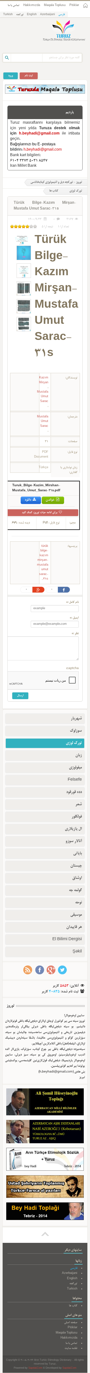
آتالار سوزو (74, 841)
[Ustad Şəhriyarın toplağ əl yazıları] (45, 1187)
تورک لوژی (74, 743)
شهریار (76, 718)
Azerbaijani (47, 14)
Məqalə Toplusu (55, 5)
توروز (10, 1006)
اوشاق (77, 878)
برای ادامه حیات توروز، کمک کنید (40, 512)
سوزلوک (76, 731)
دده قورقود (74, 792)
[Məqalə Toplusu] (45, 93)
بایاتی (77, 853)
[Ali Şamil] (45, 1103)
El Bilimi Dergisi (67, 939)
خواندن (50, 500)
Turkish (8, 14)
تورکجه (20, 14)
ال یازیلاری (73, 829)
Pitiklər (74, 5)
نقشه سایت (71, 1348)
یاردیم (70, 112)
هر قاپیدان (74, 927)
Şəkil (77, 952)
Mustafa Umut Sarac (42, 396)
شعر (78, 804)
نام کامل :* (72, 602)
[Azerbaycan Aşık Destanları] (45, 1132)
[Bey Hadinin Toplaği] (45, 1212)
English (32, 14)
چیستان (76, 866)
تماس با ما (13, 5)
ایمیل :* (74, 618)
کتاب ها (53, 191)
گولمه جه (75, 890)
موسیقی (76, 915)
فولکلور (77, 817)
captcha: (72, 668)
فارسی (61, 14)
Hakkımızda (31, 5)
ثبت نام (28, 75)
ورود (10, 75)
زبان (78, 755)
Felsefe (75, 780)
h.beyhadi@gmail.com (39, 134)
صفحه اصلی (70, 1322)
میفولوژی (75, 768)
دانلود (28, 500)
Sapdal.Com (35, 1368)
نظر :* (75, 633)
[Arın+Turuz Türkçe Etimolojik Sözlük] (45, 1160)
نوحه (78, 902)
